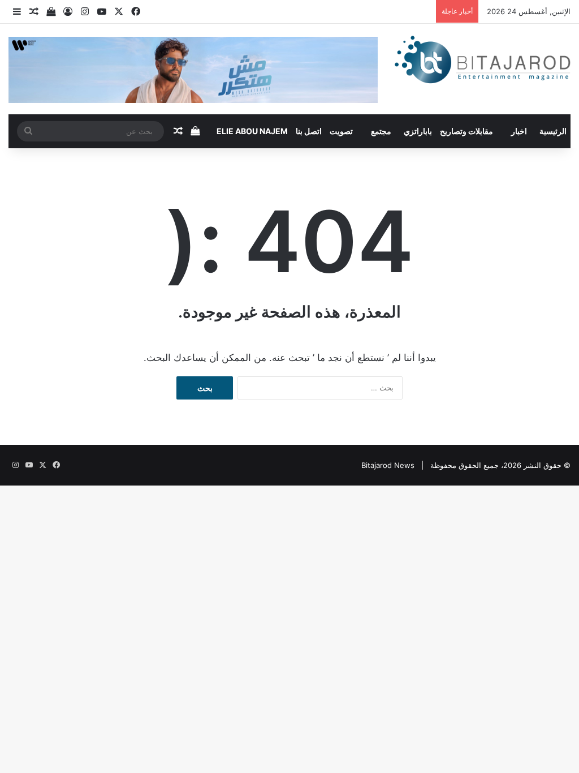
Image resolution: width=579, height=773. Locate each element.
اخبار (519, 131)
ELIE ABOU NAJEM (252, 131)
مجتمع (381, 131)
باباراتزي (418, 131)
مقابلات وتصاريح (466, 131)
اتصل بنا (309, 131)
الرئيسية (553, 131)
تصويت (341, 131)
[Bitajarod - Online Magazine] (483, 61)
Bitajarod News (387, 465)
